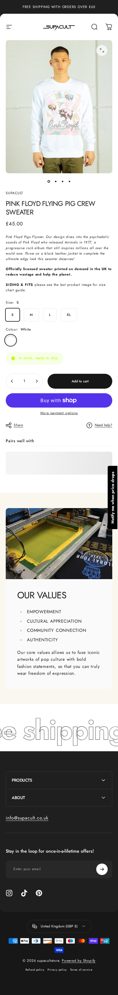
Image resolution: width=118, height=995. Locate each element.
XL (69, 314)
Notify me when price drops (112, 498)
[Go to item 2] (55, 181)
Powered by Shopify (78, 960)
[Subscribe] (102, 869)
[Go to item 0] (48, 181)
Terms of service (81, 970)
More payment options (59, 413)
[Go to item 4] (69, 181)
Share (18, 425)
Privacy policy (57, 970)
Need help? (103, 425)
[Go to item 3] (62, 181)
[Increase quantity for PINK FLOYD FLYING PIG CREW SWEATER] (37, 381)
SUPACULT (14, 193)
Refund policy (34, 970)
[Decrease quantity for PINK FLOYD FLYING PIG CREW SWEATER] (12, 381)
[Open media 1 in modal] (102, 50)
